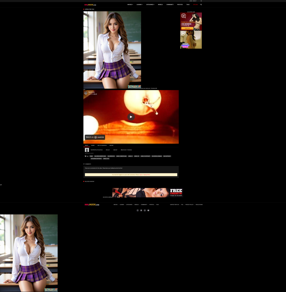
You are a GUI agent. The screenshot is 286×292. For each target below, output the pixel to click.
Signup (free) (147, 174)
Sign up (194, 0)
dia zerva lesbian (156, 156)
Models (137, 204)
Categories (129, 204)
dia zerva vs (111, 156)
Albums (122, 204)
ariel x (130, 156)
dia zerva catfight (96, 158)
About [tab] (86, 145)
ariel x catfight (145, 156)
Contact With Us (174, 204)
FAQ (182, 204)
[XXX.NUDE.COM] (91, 4)
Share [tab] (93, 145)
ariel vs (137, 156)
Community (144, 204)
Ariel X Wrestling (121, 156)
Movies (115, 204)
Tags (157, 204)
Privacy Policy (189, 204)
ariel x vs (106, 158)
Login (190, 0)
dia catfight (167, 156)
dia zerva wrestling (100, 156)
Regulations (199, 204)
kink (91, 156)
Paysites (151, 204)
